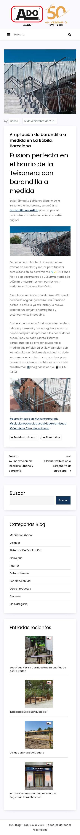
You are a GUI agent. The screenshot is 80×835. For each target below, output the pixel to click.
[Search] (69, 34)
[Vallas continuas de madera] (39, 735)
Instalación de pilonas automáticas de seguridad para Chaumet (33, 795)
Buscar (17, 493)
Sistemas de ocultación (25, 550)
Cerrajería (16, 558)
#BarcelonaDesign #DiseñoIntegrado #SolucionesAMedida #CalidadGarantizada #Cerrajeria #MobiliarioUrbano (38, 423)
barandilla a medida (24, 210)
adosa (14, 121)
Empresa (15, 596)
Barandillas (53, 437)
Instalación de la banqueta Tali (28, 712)
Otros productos (20, 588)
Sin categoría (18, 604)
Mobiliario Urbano (25, 437)
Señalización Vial (20, 581)
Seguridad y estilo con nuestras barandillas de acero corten (38, 669)
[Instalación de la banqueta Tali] (39, 694)
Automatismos (19, 573)
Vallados (15, 543)
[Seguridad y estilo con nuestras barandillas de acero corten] (39, 650)
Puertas (15, 566)
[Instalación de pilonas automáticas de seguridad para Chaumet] (39, 776)
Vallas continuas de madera (27, 752)
